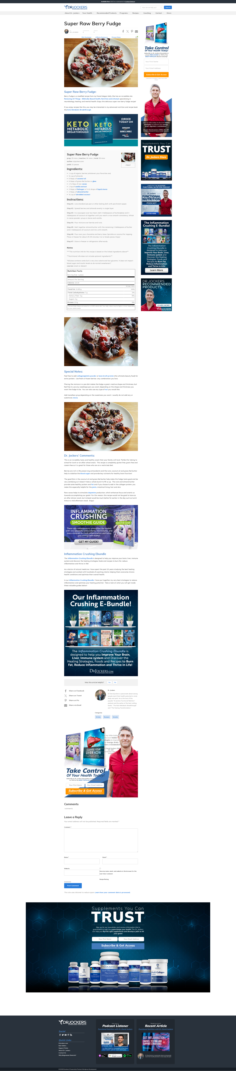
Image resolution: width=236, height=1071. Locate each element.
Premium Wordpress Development (86, 1069)
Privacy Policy (116, 37)
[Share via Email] (136, 31)
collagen (80, 376)
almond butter (83, 192)
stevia (75, 398)
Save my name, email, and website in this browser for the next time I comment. (118, 872)
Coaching (147, 13)
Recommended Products (107, 13)
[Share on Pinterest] (132, 31)
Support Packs (63, 1048)
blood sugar (85, 473)
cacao (84, 184)
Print (128, 165)
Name (66, 857)
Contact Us (62, 1053)
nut (106, 389)
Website (67, 868)
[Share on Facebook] (123, 31)
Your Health (87, 13)
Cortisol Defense (130, 1)
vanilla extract (81, 187)
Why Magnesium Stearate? (67, 1055)
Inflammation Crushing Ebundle (81, 580)
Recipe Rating (104, 879)
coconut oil (81, 179)
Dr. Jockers (74, 32)
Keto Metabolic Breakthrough (79, 110)
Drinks (98, 717)
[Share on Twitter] (127, 31)
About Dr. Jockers (72, 13)
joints (94, 487)
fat (92, 484)
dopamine (92, 493)
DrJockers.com (75, 7)
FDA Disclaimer (86, 37)
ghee (94, 181)
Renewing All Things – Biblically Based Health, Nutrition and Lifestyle (91, 99)
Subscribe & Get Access (85, 790)
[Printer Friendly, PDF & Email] (137, 37)
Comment (67, 827)
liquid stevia (102, 189)
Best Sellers (62, 1045)
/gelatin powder (90, 376)
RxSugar (80, 189)
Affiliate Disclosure (101, 37)
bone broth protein (106, 376)
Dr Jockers (72, 1022)
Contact (159, 13)
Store (169, 13)
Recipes (135, 13)
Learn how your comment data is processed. (112, 892)
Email (105, 857)
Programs (124, 13)
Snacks (115, 717)
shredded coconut (83, 194)
